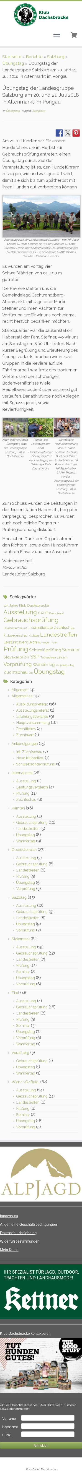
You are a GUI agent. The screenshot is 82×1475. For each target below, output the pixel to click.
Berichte (34, 56)
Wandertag (44, 664)
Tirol (15, 993)
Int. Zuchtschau (29, 752)
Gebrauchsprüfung (31, 620)
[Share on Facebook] (59, 133)
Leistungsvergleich (20, 642)
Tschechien (48, 657)
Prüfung (15, 649)
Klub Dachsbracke (45, 1469)
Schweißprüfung (45, 650)
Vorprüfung (17, 664)
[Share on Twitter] (67, 133)
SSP (34, 657)
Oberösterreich (24, 850)
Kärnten (18, 808)
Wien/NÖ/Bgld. (25, 1082)
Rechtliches (26, 729)
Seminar (71, 650)
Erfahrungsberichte (32, 716)
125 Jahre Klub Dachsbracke (26, 606)
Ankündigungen (25, 743)
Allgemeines (22, 696)
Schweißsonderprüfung (35, 764)
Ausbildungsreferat (32, 704)
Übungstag (13, 63)
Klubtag (34, 635)
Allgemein (20, 690)
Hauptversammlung (15, 628)
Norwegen (44, 642)
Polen (54, 642)
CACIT (43, 613)
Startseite (11, 56)
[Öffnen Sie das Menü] (56, 36)
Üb (31, 672)
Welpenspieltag (65, 665)
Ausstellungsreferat (32, 710)
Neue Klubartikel (30, 758)
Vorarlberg (20, 1053)
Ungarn (62, 657)
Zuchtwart (25, 735)
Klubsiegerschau (15, 635)
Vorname (9, 1418)
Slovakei (11, 657)
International (22, 773)
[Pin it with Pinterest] (76, 133)
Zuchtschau (15, 672)
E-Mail (6, 1435)
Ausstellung (20, 612)
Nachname (10, 1427)
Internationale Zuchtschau (51, 627)
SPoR (24, 657)
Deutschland (56, 613)
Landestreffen (58, 634)
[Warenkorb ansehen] (74, 34)
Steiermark (21, 939)
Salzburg (55, 56)
